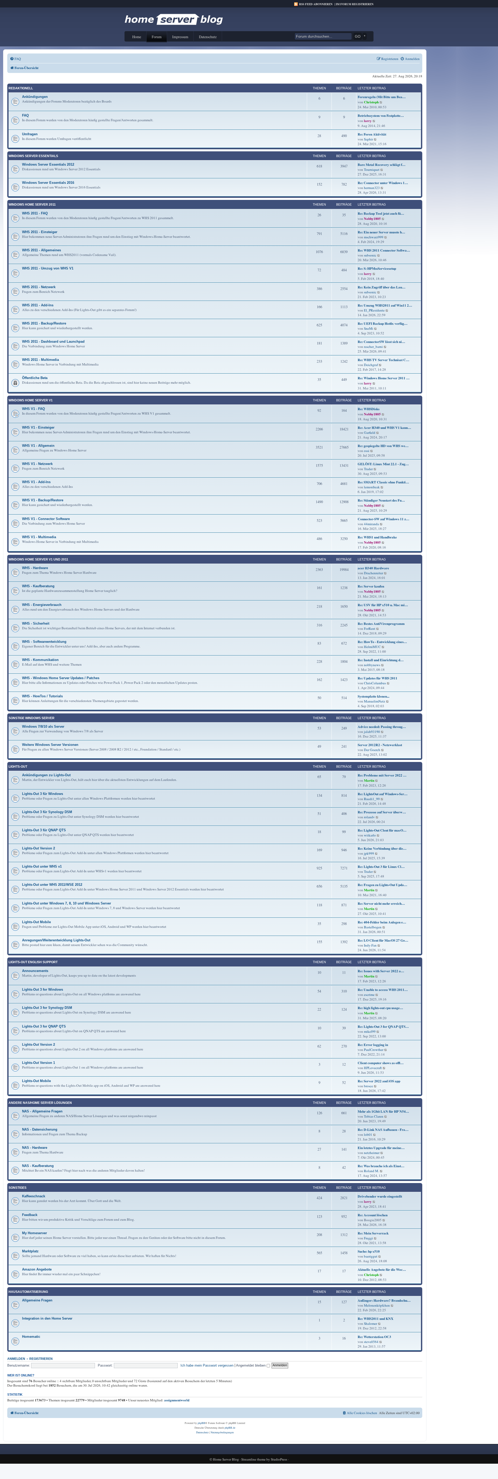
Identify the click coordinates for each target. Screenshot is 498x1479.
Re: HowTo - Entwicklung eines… (382, 641)
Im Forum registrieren (355, 4)
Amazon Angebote (37, 1269)
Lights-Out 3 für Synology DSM (47, 812)
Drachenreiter (373, 573)
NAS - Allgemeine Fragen (42, 1111)
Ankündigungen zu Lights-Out (46, 775)
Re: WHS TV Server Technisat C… (383, 359)
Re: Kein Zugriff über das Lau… (381, 287)
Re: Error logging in (373, 1044)
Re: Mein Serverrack (373, 1233)
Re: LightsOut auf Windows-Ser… (382, 793)
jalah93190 (372, 731)
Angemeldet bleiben (251, 1365)
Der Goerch (372, 749)
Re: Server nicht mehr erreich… (381, 903)
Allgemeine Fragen (37, 1300)
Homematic (31, 1337)
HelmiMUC (372, 646)
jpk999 (369, 853)
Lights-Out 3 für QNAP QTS (44, 830)
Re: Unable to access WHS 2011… (383, 989)
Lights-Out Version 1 (38, 1063)
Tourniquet (371, 169)
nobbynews (372, 665)
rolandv (369, 817)
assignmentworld (176, 1400)
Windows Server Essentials (33, 156)
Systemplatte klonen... (373, 696)
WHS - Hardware (35, 568)
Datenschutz (208, 36)
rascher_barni (373, 346)
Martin (369, 780)
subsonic (370, 255)
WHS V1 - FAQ (33, 409)
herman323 (372, 187)
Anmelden (16, 1359)
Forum (157, 36)
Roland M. (371, 1171)
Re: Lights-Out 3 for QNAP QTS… (383, 1026)
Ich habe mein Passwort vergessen (207, 1365)
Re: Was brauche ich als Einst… (381, 1166)
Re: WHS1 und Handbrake (377, 537)
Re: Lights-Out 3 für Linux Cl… (381, 866)
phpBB (201, 1423)
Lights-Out (18, 766)
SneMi (368, 328)
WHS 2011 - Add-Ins (37, 305)
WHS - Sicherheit (35, 623)
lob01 (368, 1134)
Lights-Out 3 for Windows (42, 989)
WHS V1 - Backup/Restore (42, 500)
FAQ (25, 115)
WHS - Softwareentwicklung (44, 642)
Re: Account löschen (373, 1215)
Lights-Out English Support (33, 962)
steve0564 (371, 1341)
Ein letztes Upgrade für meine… (381, 1147)
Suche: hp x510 (369, 1251)
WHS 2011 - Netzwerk (39, 287)
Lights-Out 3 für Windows (42, 794)
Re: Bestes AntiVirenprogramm (381, 623)
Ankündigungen (35, 97)
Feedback (29, 1215)
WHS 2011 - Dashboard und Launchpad (53, 341)
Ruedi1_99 (372, 798)
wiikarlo (370, 835)
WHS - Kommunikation (40, 660)
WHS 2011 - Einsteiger (39, 232)
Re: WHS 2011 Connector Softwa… (384, 250)
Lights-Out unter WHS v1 (42, 866)
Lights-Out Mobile (36, 922)
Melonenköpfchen (377, 1305)
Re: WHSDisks (368, 408)
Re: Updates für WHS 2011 (377, 678)
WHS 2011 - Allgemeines (41, 250)
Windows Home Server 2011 (32, 204)
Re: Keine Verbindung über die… (382, 848)
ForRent (369, 628)
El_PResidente (374, 310)
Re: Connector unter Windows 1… (383, 182)
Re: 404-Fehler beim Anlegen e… (382, 922)
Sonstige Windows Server (31, 718)
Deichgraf (371, 364)
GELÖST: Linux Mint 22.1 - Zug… (383, 464)
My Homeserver (34, 1233)
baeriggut (370, 1256)
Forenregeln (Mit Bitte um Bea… (382, 96)
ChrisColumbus (375, 683)
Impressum (180, 36)
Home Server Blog (226, 1459)
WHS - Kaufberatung (38, 586)
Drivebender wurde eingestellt (380, 1196)
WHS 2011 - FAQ (35, 213)
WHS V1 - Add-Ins (36, 482)
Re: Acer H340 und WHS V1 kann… (384, 427)
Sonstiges (17, 1188)
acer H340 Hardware (373, 568)
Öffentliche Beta (34, 378)
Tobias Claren (373, 1116)
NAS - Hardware (34, 1148)
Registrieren (41, 1359)
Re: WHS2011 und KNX (375, 1318)
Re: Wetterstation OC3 (374, 1336)
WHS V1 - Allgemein (38, 446)
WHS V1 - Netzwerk (37, 464)
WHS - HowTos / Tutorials (42, 696)
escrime (369, 994)
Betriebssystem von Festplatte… (381, 115)
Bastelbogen (373, 927)
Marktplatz (30, 1251)
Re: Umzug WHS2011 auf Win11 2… (385, 305)
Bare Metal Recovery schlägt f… (381, 164)
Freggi (368, 1238)
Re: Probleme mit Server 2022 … (382, 775)
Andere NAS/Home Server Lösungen (40, 1103)
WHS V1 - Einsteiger (38, 427)
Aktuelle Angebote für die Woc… (382, 1269)
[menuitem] (15, 59)
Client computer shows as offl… (381, 1062)
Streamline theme (253, 1459)
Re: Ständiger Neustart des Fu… (381, 500)
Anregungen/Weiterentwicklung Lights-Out (56, 940)
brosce (368, 1086)
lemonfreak (372, 487)
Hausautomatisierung (28, 1292)
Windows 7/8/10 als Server (43, 726)
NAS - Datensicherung (39, 1129)
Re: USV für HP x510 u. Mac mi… (383, 604)
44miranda (371, 524)
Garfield (369, 432)
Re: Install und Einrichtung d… (381, 660)
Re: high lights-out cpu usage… (380, 1007)
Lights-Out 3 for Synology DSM (47, 1008)
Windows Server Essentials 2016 (48, 183)
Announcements (35, 971)
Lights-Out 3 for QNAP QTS (44, 1026)
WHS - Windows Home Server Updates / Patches (60, 678)
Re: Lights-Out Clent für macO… (382, 830)
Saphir (368, 139)
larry (368, 120)
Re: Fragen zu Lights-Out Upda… (382, 884)
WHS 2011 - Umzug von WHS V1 (47, 268)
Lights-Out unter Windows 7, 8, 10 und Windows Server (66, 903)
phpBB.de (230, 1427)
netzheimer (371, 1152)
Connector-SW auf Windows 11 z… (383, 519)
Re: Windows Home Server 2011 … (384, 378)
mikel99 (370, 1031)
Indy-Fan (370, 945)
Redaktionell (21, 88)
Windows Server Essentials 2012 (48, 164)
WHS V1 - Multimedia (39, 537)
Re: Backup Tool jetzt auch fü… (381, 213)
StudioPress (279, 1459)
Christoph (371, 102)
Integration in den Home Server (47, 1318)
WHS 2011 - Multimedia (40, 360)
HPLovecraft (373, 1067)
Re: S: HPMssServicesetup (377, 268)
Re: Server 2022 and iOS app (379, 1081)
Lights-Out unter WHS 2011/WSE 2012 (52, 885)
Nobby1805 (372, 218)
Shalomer (370, 1323)
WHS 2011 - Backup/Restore (44, 323)
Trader (368, 469)
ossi (366, 450)
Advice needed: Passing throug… (382, 726)
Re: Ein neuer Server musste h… (381, 232)
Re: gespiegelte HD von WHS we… (383, 445)
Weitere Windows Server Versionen (50, 745)
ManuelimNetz (374, 701)
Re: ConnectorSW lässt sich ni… (381, 341)
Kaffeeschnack (33, 1196)
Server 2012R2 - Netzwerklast (380, 744)
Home (136, 36)
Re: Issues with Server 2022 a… (381, 971)
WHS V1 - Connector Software (46, 519)
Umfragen (30, 134)
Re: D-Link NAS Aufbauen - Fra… (383, 1129)
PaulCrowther (373, 1049)
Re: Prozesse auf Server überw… (382, 812)
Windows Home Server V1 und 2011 (38, 559)
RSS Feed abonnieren (316, 4)
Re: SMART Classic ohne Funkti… (383, 482)
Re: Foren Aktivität (372, 134)
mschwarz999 (373, 237)
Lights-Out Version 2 (38, 848)
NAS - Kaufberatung (38, 1166)
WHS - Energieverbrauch (41, 605)
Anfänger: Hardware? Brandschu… (384, 1300)
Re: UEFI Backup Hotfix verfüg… (382, 323)
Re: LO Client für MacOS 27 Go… (383, 940)
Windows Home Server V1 (31, 400)
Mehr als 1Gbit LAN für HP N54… (383, 1111)
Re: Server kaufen (371, 586)
